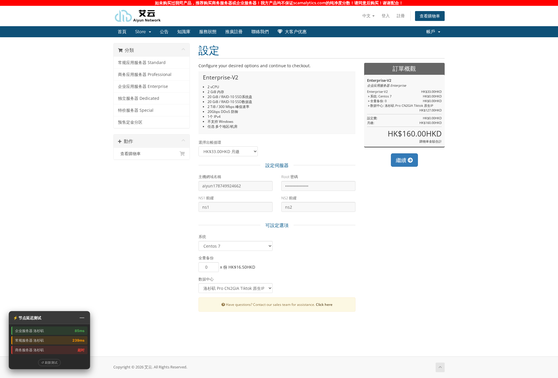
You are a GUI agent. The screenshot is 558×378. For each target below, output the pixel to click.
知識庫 (183, 31)
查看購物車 (430, 16)
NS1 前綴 (206, 197)
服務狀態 (208, 31)
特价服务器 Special (135, 110)
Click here (324, 304)
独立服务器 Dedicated (138, 98)
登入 (386, 15)
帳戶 (431, 31)
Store (141, 31)
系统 (202, 236)
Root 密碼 (289, 176)
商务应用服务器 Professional (144, 74)
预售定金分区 (130, 122)
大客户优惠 (294, 31)
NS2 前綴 (288, 197)
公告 (164, 31)
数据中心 (206, 279)
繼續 (402, 160)
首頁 (122, 31)
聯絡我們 (260, 31)
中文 (367, 15)
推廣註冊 (234, 31)
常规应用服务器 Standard (142, 62)
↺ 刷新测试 (49, 362)
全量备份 (206, 257)
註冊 (401, 15)
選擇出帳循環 (209, 142)
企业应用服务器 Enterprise (143, 86)
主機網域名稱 (209, 176)
